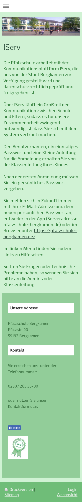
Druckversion (21, 489)
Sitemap (12, 494)
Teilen (16, 428)
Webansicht (67, 494)
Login (72, 489)
